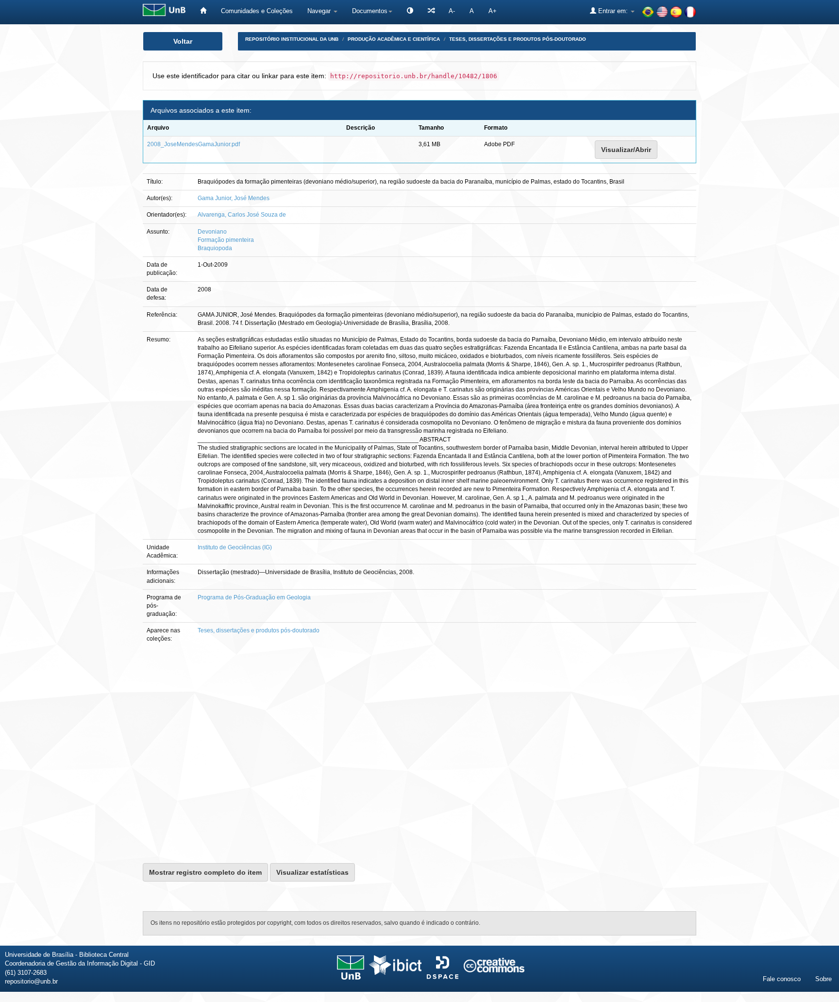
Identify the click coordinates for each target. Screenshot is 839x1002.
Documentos (369, 11)
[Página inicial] (203, 11)
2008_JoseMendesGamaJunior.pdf (193, 144)
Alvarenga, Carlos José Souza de (242, 214)
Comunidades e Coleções (257, 11)
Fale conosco (782, 979)
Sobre (823, 979)
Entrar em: (613, 11)
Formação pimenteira (226, 240)
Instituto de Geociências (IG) (235, 547)
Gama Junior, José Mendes (233, 198)
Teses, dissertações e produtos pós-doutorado (517, 39)
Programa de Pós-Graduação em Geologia (254, 597)
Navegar (320, 11)
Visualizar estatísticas (312, 872)
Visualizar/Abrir (626, 149)
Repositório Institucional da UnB (291, 39)
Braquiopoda (215, 248)
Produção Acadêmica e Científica (394, 39)
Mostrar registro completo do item (205, 872)
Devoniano (212, 231)
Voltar (182, 41)
